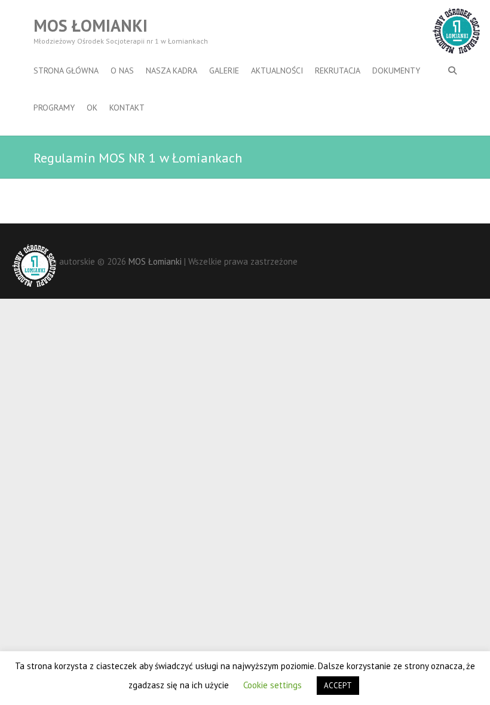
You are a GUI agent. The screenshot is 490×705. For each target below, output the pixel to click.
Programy (54, 107)
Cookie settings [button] (272, 685)
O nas (122, 70)
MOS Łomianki (90, 25)
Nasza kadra (171, 70)
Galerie (224, 70)
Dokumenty (396, 70)
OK (92, 107)
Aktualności (277, 70)
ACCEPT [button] (338, 686)
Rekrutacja (337, 70)
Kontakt (127, 107)
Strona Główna (66, 70)
